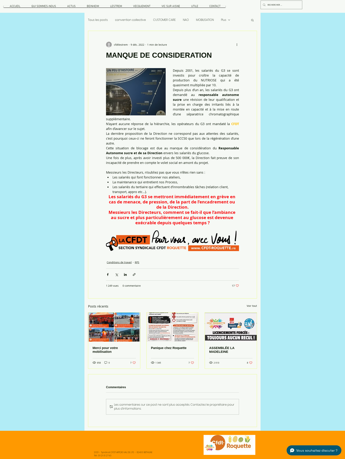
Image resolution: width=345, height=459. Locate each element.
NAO (186, 20)
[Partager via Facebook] (107, 274)
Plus (223, 20)
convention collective (130, 20)
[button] (43, 6)
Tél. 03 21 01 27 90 (102, 455)
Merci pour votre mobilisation (105, 350)
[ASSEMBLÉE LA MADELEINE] (231, 327)
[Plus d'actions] (237, 44)
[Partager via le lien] (134, 274)
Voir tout (252, 305)
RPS (137, 262)
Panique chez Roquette (169, 348)
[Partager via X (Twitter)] (116, 274)
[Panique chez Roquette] (173, 327)
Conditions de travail (119, 262)
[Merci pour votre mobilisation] (114, 327)
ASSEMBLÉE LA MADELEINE (221, 350)
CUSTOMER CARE (164, 20)
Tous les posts (98, 20)
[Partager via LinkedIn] (125, 274)
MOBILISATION (205, 20)
